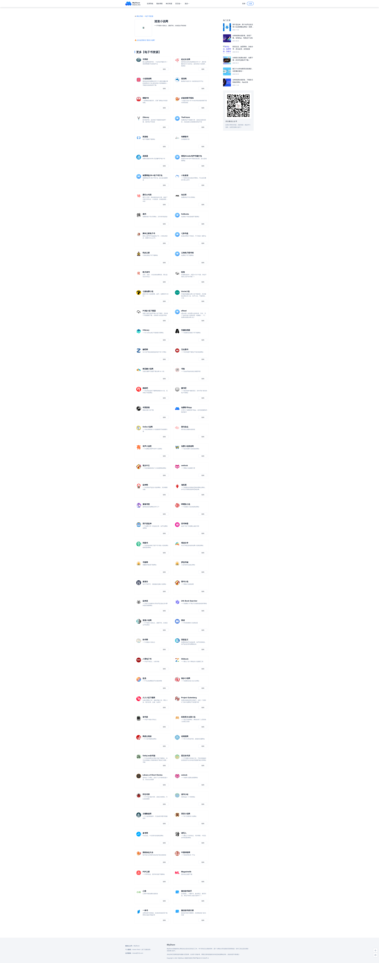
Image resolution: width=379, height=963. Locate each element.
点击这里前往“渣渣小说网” (146, 40)
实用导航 (150, 3)
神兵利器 (169, 3)
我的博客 (159, 3)
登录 (243, 3)
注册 (250, 3)
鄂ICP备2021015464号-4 (201, 958)
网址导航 (140, 16)
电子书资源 (149, 16)
